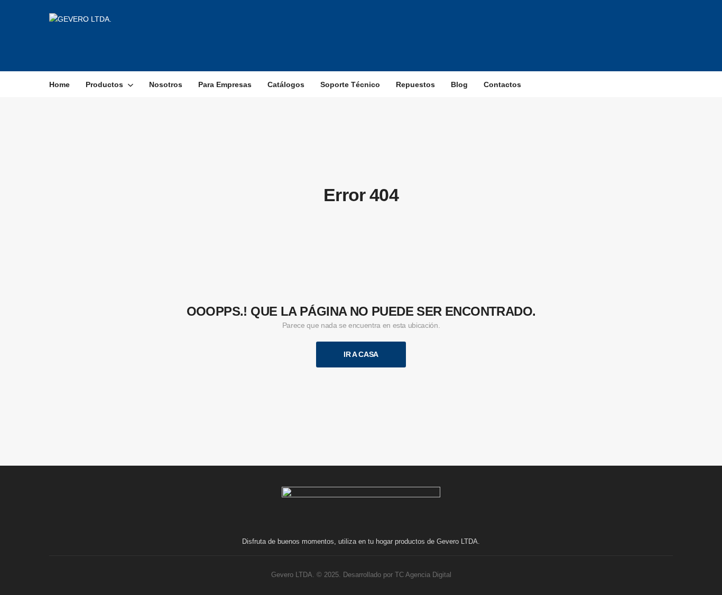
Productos (104, 84)
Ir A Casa (361, 354)
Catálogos (285, 84)
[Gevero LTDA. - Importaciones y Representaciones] (128, 35)
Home (59, 84)
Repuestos (415, 84)
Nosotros (165, 84)
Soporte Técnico (350, 84)
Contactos (502, 84)
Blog (459, 84)
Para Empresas (225, 84)
